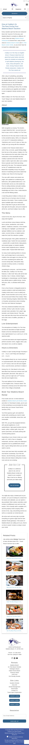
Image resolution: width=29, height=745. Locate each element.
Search (14, 13)
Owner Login (14, 696)
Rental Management (14, 686)
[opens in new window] (12, 658)
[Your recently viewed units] (28, 1)
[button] (27, 4)
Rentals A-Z (14, 734)
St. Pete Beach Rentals (14, 667)
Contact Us (14, 690)
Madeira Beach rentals (12, 42)
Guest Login (14, 700)
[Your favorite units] (26, 1)
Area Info (14, 685)
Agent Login (14, 704)
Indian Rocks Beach (14, 670)
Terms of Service (20, 741)
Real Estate (14, 688)
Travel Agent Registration (14, 692)
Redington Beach (14, 669)
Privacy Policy (21, 733)
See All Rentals (14, 485)
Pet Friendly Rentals (14, 676)
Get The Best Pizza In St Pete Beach (16, 630)
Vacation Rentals (14, 683)
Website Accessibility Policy (11, 733)
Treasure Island (14, 672)
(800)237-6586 (17, 654)
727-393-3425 (17, 652)
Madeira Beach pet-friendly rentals (17, 401)
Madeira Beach (14, 665)
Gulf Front (14, 674)
